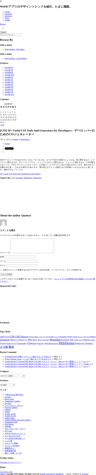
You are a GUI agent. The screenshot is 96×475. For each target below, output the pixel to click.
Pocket (7, 144)
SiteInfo (76, 340)
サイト (3, 265)
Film (44, 337)
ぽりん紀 (8, 431)
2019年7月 (9, 80)
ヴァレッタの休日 (12, 446)
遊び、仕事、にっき (13, 453)
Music (40, 340)
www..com (6, 472)
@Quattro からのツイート (10, 462)
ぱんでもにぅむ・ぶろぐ (15, 429)
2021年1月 (9, 70)
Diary (40, 337)
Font (47, 337)
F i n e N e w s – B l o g (13, 405)
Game (56, 337)
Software (86, 340)
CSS (12, 178)
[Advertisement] (48, 195)
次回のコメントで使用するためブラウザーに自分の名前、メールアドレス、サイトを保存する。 (43, 270)
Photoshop (55, 339)
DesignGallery (33, 337)
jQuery (13, 340)
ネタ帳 (4, 346)
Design (24, 336)
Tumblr (7, 20)
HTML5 (70, 337)
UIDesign (31, 343)
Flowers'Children (11, 408)
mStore (7, 412)
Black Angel (9, 399)
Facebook (8, 14)
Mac (26, 340)
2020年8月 (9, 72)
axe (84, 362)
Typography (21, 343)
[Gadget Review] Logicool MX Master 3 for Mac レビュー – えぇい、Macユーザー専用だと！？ (43, 362)
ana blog (8, 397)
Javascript (5, 339)
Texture (3, 343)
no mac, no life (10, 414)
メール (3, 261)
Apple (2, 337)
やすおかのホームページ (15, 434)
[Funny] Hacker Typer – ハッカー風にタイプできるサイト (28, 359)
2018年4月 (9, 90)
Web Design (25, 139)
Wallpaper (40, 343)
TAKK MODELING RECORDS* (18, 420)
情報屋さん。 (10, 448)
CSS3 (18, 336)
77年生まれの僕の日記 (14, 395)
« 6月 (2, 125)
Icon (75, 336)
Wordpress (89, 343)
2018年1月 (9, 92)
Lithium (8, 410)
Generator (18, 178)
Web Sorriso (9, 424)
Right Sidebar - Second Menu (16, 58)
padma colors (10, 418)
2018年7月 (9, 82)
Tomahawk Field (11, 422)
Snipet (80, 340)
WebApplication (51, 343)
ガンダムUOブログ (13, 436)
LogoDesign (20, 340)
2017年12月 (9, 95)
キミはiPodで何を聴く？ (15, 438)
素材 (11, 346)
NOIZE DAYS (10, 416)
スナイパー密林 (11, 443)
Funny (51, 337)
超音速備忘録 (10, 451)
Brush (7, 337)
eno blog (8, 403)
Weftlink (8, 426)
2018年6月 (9, 85)
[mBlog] (1, 1)
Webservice (37, 178)
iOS (84, 337)
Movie (35, 340)
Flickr (7, 18)
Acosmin (85, 474)
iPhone (93, 337)
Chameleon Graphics (12, 401)
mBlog (2, 474)
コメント (5, 252)
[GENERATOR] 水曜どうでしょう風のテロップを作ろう (28, 357)
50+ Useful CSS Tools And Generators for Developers (20, 174)
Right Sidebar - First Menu (14, 49)
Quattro (15, 139)
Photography (45, 340)
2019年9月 (9, 77)
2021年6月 (9, 68)
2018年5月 (9, 87)
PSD (72, 340)
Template (92, 340)
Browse (3, 24)
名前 (2, 257)
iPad (88, 337)
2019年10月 (9, 75)
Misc (30, 339)
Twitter (7, 12)
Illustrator (80, 337)
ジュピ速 (8, 441)
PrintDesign (65, 340)
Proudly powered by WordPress (51, 474)
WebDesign (27, 178)
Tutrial (9, 343)
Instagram (8, 16)
